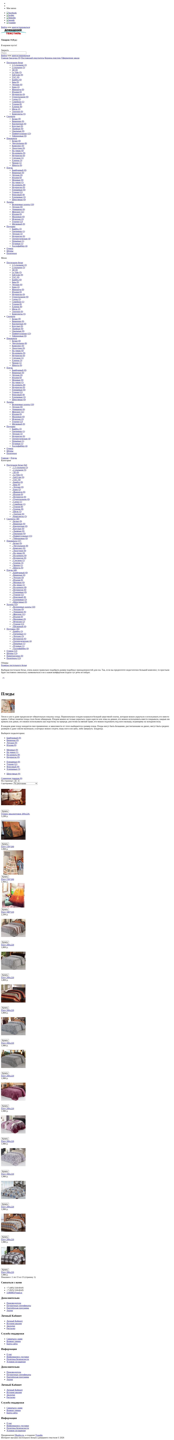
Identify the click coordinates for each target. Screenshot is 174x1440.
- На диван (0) (18, 553)
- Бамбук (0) (17, 482)
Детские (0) (17, 175)
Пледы (10, 168)
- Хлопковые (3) (19, 599)
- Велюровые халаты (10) (23, 607)
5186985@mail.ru (14, 1292)
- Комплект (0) (18, 548)
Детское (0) (17, 84)
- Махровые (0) (19, 619)
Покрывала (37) (14, 541)
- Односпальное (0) (21, 499)
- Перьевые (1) (18, 643)
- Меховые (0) (18, 582)
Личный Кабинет (15, 1321)
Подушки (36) (13, 629)
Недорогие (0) (18, 155)
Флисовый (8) (18, 194)
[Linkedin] (11, 18)
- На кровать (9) (19, 555)
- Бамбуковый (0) (20, 572)
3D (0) (15, 70)
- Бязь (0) (16, 484)
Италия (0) (17, 92)
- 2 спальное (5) (19, 470)
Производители (14, 1303)
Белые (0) (16, 141)
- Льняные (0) (18, 531)
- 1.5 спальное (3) (20, 467)
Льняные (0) (17, 128)
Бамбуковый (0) (19, 170)
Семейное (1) (18, 102)
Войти (4, 27)
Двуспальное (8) (19, 143)
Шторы (10, 251)
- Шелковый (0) (19, 626)
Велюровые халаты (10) (23, 204)
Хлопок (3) (17, 160)
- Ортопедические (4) (22, 641)
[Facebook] (12, 13)
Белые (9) (16, 119)
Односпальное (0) (20, 97)
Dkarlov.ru (19, 1435)
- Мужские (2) (18, 621)
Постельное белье (15, 62)
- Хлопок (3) (17, 563)
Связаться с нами (14, 1339)
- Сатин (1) (17, 502)
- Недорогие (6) (19, 639)
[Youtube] (11, 22)
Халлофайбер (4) (19, 246)
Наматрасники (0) (15, 656)
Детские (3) (17, 234)
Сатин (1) (16, 99)
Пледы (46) (12, 570)
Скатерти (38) (13, 519)
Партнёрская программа (18, 1308)
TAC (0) (15, 77)
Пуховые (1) (17, 243)
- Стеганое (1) (18, 560)
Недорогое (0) (18, 94)
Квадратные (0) (19, 124)
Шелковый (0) (18, 224)
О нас (9, 1354)
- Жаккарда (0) (18, 492)
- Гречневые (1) (19, 634)
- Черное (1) (17, 565)
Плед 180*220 (7, 912)
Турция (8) (17, 104)
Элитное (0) (17, 111)
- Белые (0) (17, 543)
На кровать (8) (18, 185)
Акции (10, 1310)
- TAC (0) (16, 480)
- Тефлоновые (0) (20, 538)
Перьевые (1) (18, 241)
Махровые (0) (18, 216)
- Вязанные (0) (18, 524)
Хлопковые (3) (19, 197)
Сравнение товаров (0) (11, 778)
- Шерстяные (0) (19, 602)
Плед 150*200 (7, 846)
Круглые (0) (17, 126)
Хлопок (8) (17, 106)
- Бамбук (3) (17, 631)
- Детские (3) (18, 636)
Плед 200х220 (7, 945)
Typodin (39, 1435)
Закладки (11, 1326)
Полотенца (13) (14, 658)
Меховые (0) (17, 180)
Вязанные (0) (18, 121)
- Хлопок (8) (17, 509)
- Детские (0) (18, 577)
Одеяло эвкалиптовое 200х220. (15, 814)
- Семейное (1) (18, 504)
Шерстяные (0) (19, 199)
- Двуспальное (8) (20, 546)
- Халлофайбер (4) (20, 648)
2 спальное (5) (18, 67)
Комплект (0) (18, 146)
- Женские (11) (18, 614)
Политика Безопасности (18, 1359)
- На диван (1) (18, 585)
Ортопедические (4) (21, 239)
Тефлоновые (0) (19, 136)
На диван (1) (18, 182)
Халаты (10, 202)
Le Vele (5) (17, 72)
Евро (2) (16, 87)
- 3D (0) (15, 472)
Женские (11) (18, 212)
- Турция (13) (18, 624)
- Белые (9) (17, 521)
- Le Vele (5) (17, 475)
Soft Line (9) (17, 75)
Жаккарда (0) (18, 89)
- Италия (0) (17, 494)
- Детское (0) (18, 487)
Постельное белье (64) (17, 465)
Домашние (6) (18, 209)
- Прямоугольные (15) (22, 536)
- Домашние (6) (19, 612)
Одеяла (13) (12, 651)
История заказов (14, 1323)
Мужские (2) (18, 219)
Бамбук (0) (17, 80)
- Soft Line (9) (18, 477)
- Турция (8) (17, 506)
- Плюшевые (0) (19, 592)
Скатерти (11, 116)
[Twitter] (10, 15)
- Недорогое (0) (19, 497)
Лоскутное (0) (18, 148)
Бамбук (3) (17, 229)
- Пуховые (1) (18, 646)
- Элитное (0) (18, 514)
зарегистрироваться (21, 27)
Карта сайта (12, 1344)
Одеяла (10, 248)
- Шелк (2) (16, 511)
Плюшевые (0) (18, 190)
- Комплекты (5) (19, 516)
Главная (4, 458)
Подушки (11, 226)
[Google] (11, 20)
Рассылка (11, 1328)
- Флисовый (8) (19, 597)
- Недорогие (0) (19, 558)
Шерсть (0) (17, 165)
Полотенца (12, 253)
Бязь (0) (15, 82)
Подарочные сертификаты (19, 1305)
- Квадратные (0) (19, 526)
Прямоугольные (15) (21, 133)
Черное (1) (17, 163)
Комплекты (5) (19, 114)
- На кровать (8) (19, 587)
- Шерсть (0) (17, 568)
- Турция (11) (18, 595)
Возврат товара (14, 1341)
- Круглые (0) (18, 528)
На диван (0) (18, 150)
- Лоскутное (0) (19, 550)
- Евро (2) (16, 489)
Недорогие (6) (18, 236)
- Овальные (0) (19, 533)
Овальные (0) (18, 131)
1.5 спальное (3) (19, 65)
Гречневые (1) (18, 231)
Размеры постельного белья (14, 665)
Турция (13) (17, 221)
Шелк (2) (16, 109)
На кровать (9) (18, 153)
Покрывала (12, 138)
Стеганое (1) (18, 158)
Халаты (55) (12, 604)
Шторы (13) (12, 653)
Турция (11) (17, 192)
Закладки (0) (15, 58)
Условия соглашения (16, 1362)
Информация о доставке (18, 1357)
